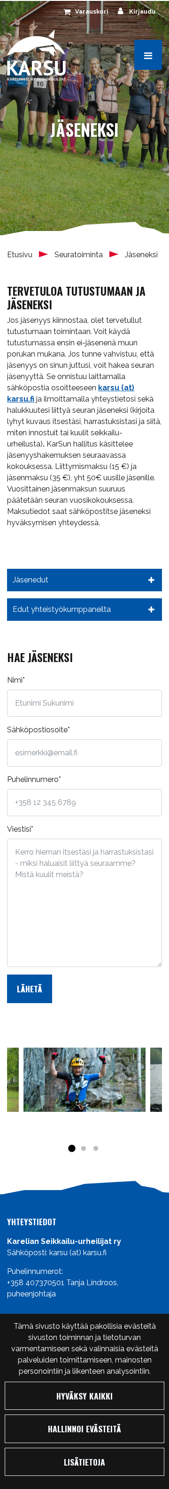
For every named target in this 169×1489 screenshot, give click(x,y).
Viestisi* (20, 829)
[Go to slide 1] (71, 1149)
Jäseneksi (141, 254)
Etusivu (20, 254)
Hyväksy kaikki (84, 1396)
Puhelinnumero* (34, 779)
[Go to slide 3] (95, 1149)
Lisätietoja (84, 1462)
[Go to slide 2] (83, 1149)
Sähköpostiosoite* (38, 729)
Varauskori (91, 11)
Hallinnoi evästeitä (84, 1428)
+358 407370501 (35, 1282)
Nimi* (16, 680)
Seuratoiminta (79, 254)
